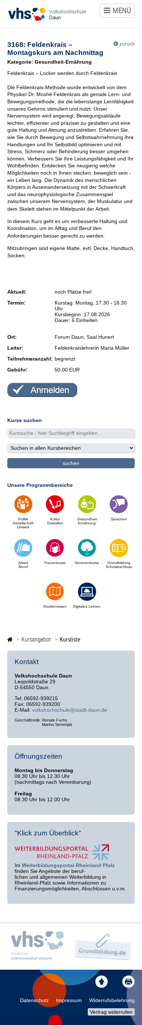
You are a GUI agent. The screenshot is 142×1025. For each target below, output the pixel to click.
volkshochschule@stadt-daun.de (69, 710)
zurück (127, 44)
